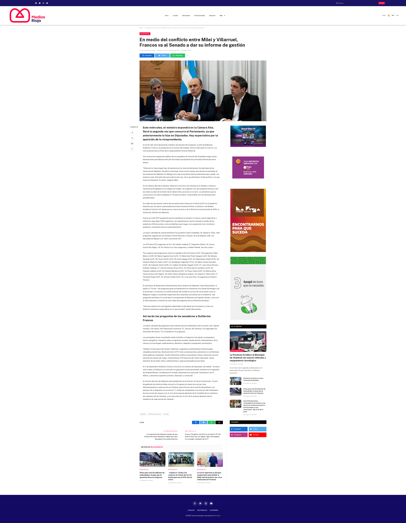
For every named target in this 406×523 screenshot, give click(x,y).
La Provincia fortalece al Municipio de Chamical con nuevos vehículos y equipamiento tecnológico (248, 358)
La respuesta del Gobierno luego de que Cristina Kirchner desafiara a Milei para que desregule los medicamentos (161, 436)
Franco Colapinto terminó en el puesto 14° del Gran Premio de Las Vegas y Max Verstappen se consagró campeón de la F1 (203, 436)
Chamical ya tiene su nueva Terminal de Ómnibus (253, 379)
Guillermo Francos (154, 414)
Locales (175, 15)
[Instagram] (43, 3)
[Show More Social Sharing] (188, 56)
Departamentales (237, 350)
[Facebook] (36, 3)
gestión (143, 414)
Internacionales (199, 15)
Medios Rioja (216, 515)
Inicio (166, 15)
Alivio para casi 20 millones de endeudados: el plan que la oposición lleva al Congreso (152, 475)
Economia (214, 510)
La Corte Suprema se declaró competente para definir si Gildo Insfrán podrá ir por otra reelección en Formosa (209, 476)
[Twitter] (132, 138)
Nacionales (186, 15)
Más (221, 15)
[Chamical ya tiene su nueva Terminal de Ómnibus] (235, 381)
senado (165, 414)
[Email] (132, 143)
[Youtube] (47, 3)
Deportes (212, 15)
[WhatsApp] (132, 149)
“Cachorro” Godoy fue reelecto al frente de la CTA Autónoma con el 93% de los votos (180, 476)
